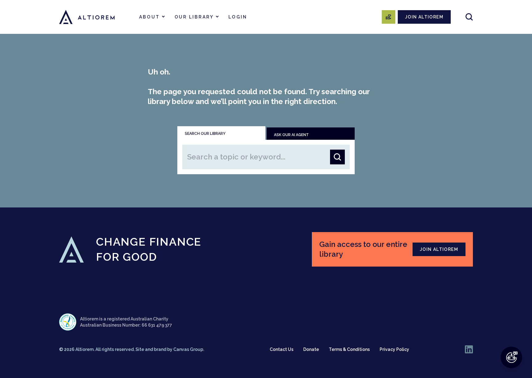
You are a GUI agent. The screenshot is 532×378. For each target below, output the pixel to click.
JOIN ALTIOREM (424, 16)
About (149, 16)
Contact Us (281, 349)
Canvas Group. (188, 349)
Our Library (194, 16)
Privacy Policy (394, 349)
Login (237, 16)
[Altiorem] (87, 17)
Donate (311, 349)
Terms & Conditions (349, 349)
